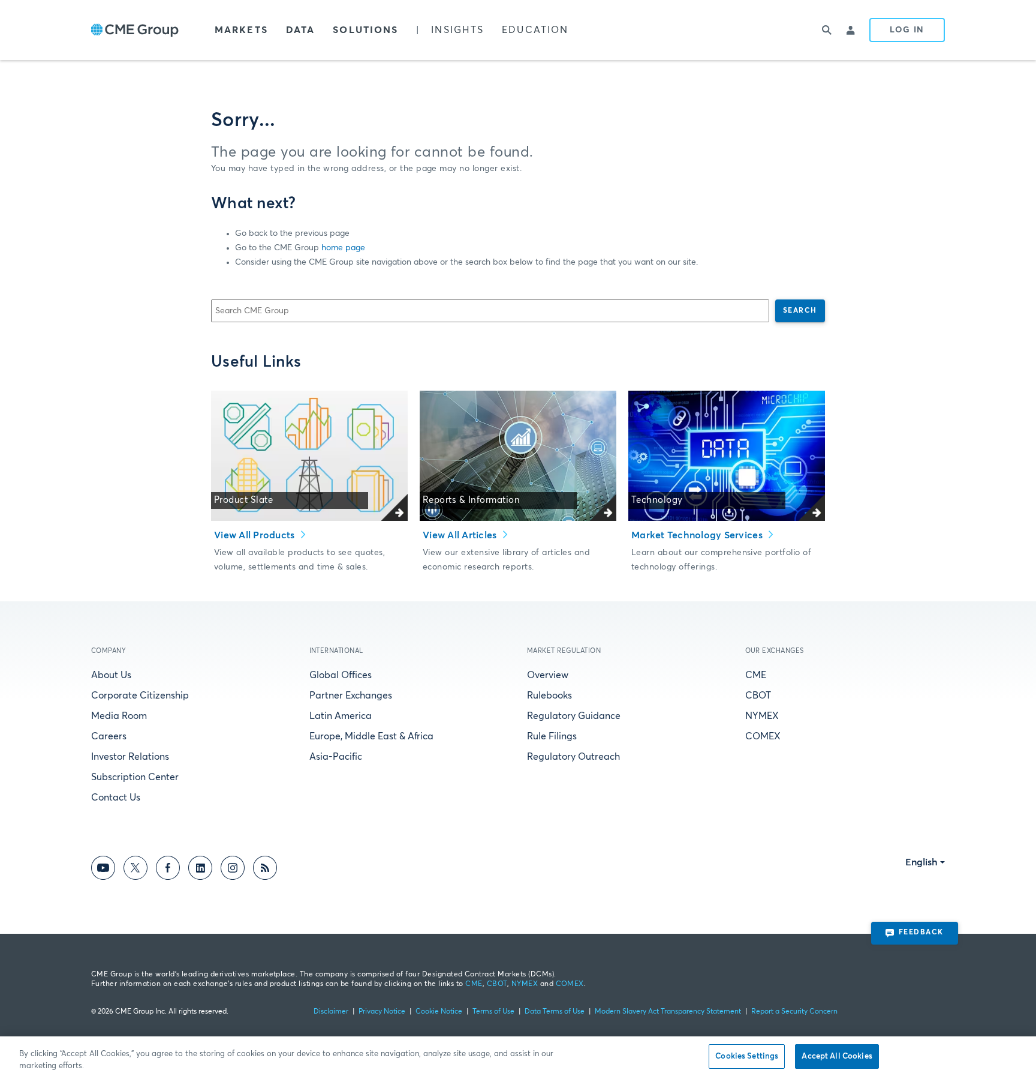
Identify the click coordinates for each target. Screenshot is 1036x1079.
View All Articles (461, 535)
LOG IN (907, 30)
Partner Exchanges (350, 695)
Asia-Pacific (335, 757)
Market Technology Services (698, 535)
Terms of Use (493, 1011)
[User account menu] (851, 30)
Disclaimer (331, 1011)
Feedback (921, 932)
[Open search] (827, 30)
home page (343, 248)
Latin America (340, 716)
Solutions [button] (365, 30)
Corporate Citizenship (140, 695)
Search (800, 310)
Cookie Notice (438, 1011)
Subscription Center (135, 777)
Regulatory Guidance (574, 716)
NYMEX (762, 716)
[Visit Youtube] (103, 870)
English (921, 862)
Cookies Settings (746, 1056)
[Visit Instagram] (233, 870)
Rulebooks (549, 695)
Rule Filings (552, 736)
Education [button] (535, 30)
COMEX (763, 736)
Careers (109, 736)
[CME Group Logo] (135, 30)
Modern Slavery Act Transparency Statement (668, 1011)
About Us (111, 675)
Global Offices (340, 675)
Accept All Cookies (837, 1056)
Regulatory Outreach (573, 757)
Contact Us (115, 797)
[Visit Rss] (265, 870)
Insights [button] (457, 30)
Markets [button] (241, 30)
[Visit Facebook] (168, 870)
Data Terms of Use (555, 1011)
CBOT (758, 695)
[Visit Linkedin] (200, 870)
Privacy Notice (382, 1011)
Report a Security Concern (794, 1011)
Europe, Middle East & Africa (371, 736)
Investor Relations (130, 757)
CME (755, 675)
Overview (547, 675)
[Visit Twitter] (135, 870)
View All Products (255, 535)
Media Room (119, 716)
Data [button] (300, 30)
